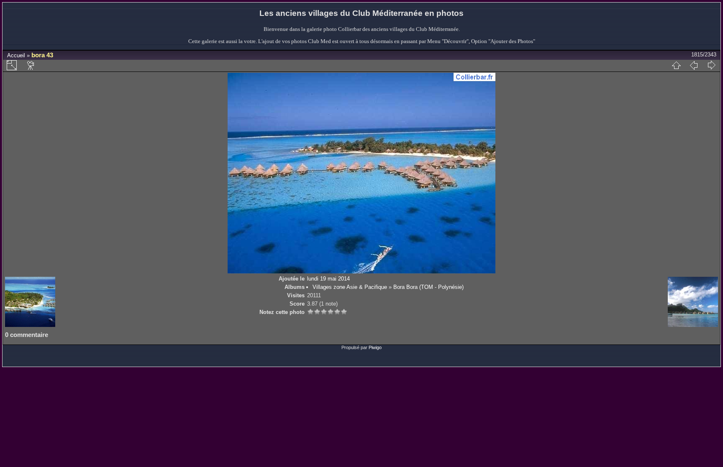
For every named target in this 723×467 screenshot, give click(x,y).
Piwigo (375, 347)
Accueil (16, 55)
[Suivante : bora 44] (711, 65)
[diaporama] (31, 65)
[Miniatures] (676, 65)
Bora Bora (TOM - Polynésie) (428, 287)
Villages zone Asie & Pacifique (350, 287)
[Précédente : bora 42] (693, 65)
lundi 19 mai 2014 (328, 279)
